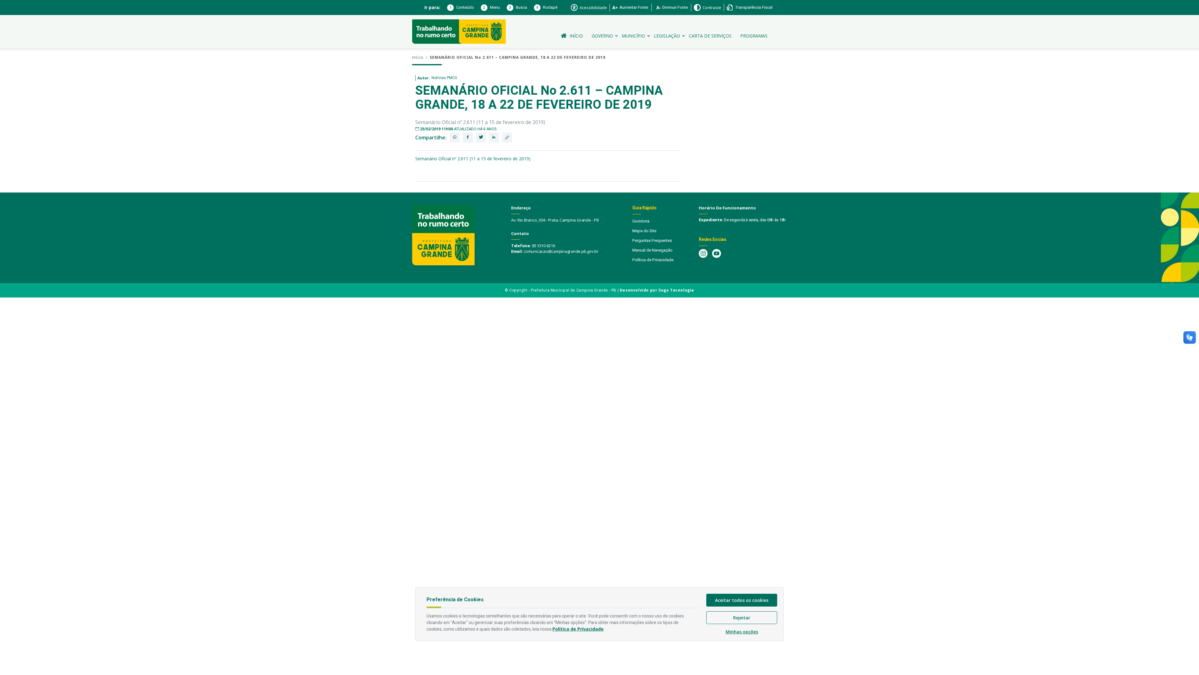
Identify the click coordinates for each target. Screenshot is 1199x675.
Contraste (712, 7)
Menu (491, 7)
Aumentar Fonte (633, 7)
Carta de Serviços (710, 36)
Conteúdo (461, 7)
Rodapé (546, 7)
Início (576, 36)
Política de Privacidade (653, 260)
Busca (518, 7)
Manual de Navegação (652, 250)
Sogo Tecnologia (676, 290)
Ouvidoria (640, 221)
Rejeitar (741, 618)
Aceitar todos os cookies (741, 600)
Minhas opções (742, 632)
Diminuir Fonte (675, 7)
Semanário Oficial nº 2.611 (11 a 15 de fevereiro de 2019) (472, 159)
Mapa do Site (644, 231)
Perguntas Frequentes (652, 240)
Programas (753, 36)
